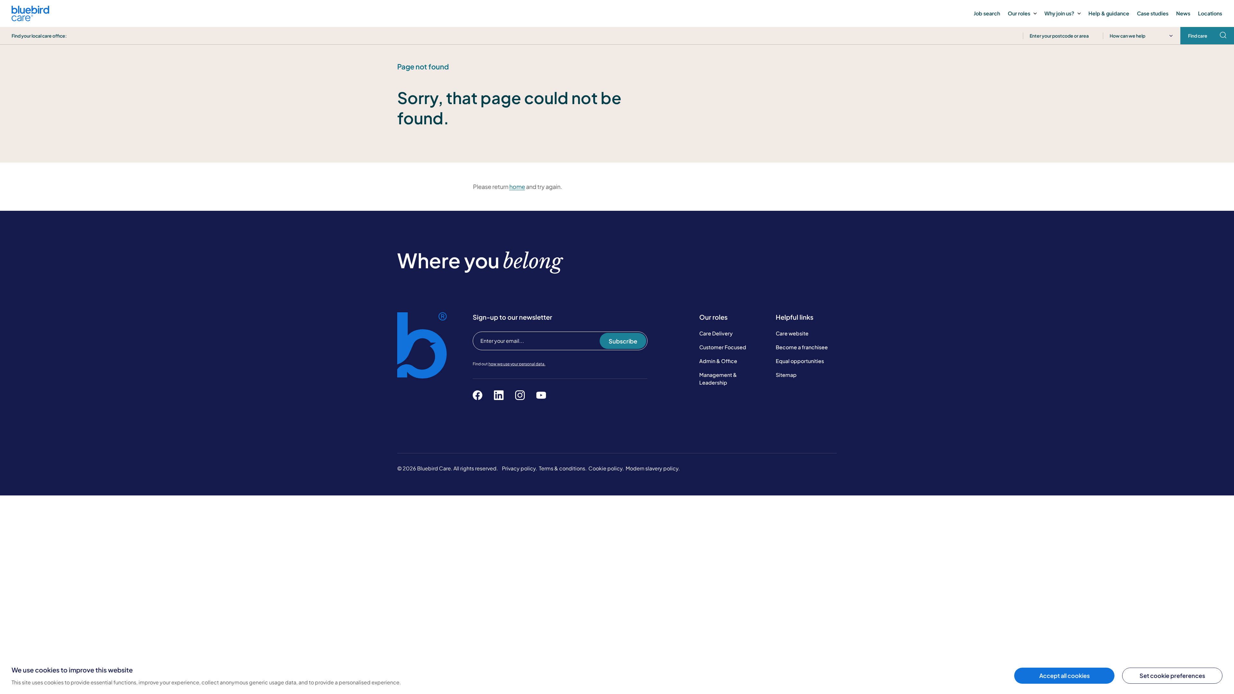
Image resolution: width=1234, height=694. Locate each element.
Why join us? (1059, 13)
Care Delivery (716, 333)
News (1183, 13)
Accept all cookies (1064, 675)
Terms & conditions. (563, 468)
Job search (987, 13)
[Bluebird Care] (30, 18)
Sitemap (786, 374)
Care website (792, 333)
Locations (1210, 13)
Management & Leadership (718, 378)
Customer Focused (722, 347)
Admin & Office (718, 361)
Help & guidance (1108, 13)
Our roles (1019, 13)
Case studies (1152, 13)
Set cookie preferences (1172, 675)
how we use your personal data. (516, 363)
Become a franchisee (802, 347)
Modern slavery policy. (653, 468)
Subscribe (623, 341)
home (517, 186)
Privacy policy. (519, 468)
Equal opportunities (800, 361)
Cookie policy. (606, 468)
